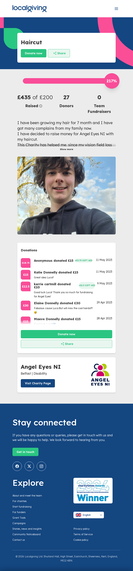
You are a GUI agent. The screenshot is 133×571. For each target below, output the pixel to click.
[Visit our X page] (29, 466)
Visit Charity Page (38, 383)
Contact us (18, 539)
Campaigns (19, 523)
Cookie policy (80, 539)
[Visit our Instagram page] (41, 466)
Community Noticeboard (26, 534)
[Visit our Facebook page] (17, 466)
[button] (33, 101)
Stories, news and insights (27, 528)
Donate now (33, 53)
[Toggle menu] (116, 8)
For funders (19, 512)
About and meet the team (27, 495)
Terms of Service (83, 534)
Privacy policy (81, 528)
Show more (66, 149)
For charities (19, 501)
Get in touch (25, 452)
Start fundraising (22, 506)
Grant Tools (19, 517)
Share (61, 53)
